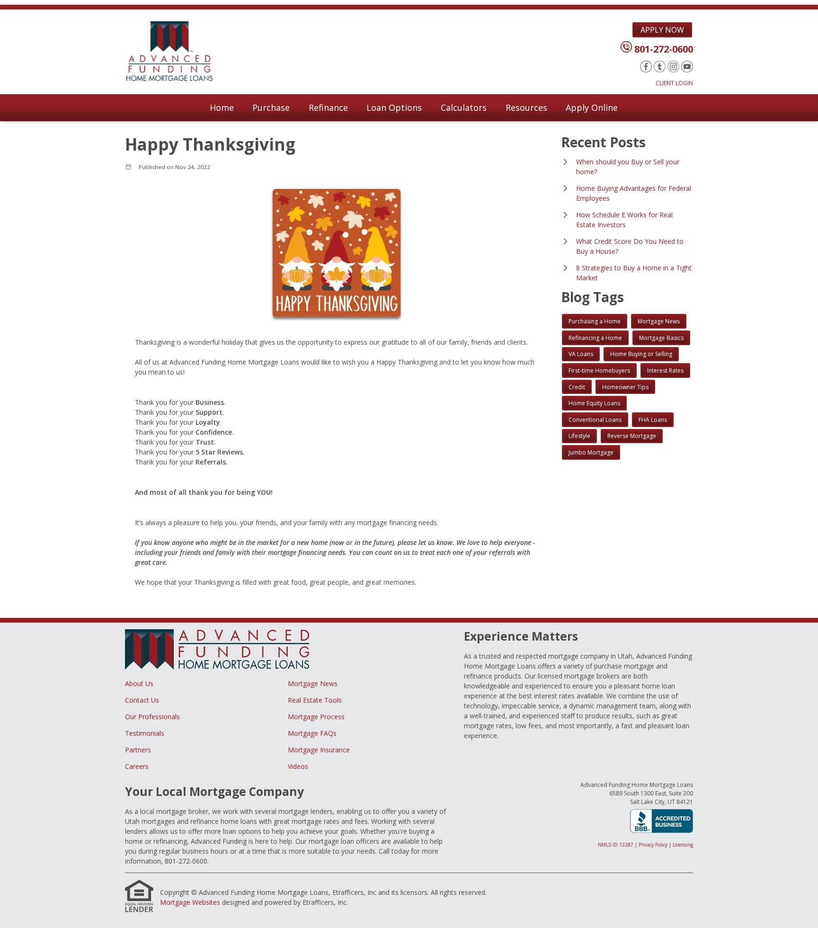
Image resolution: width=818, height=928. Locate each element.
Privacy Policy (653, 844)
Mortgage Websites (190, 902)
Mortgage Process (316, 716)
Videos (298, 766)
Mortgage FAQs (312, 733)
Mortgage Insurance (319, 749)
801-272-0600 (663, 49)
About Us (139, 683)
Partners (138, 749)
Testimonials (144, 733)
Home (222, 107)
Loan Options (394, 107)
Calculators (464, 107)
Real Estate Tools (315, 700)
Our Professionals (152, 716)
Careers (137, 766)
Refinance (328, 107)
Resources (526, 107)
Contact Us (142, 700)
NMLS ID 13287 (615, 844)
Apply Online (592, 107)
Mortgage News (313, 683)
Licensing (683, 844)
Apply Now (662, 30)
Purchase (271, 107)
